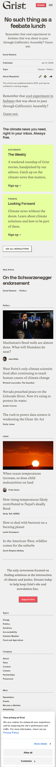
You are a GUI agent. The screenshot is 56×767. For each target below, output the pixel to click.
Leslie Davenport (11, 532)
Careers (6, 670)
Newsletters (8, 697)
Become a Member (12, 705)
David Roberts (9, 54)
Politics (23, 290)
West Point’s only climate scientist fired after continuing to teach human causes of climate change (27, 373)
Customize (26, 761)
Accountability (10, 632)
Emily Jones (9, 424)
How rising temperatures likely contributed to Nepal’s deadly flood (25, 504)
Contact (7, 666)
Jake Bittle (13, 359)
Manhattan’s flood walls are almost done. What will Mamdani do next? (28, 347)
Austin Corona (10, 405)
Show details (40, 744)
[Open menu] (50, 5)
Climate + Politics (45, 69)
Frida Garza (14, 489)
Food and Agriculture (13, 640)
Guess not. (10, 114)
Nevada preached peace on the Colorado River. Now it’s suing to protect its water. (27, 396)
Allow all (28, 752)
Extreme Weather (11, 636)
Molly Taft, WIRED (11, 513)
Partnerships (9, 674)
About (6, 658)
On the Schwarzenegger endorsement (27, 279)
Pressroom (8, 678)
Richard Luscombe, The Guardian (18, 382)
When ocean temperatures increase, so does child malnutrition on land (22, 478)
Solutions (7, 628)
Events (6, 701)
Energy (6, 620)
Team (5, 662)
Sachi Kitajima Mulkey (13, 550)
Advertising (8, 709)
